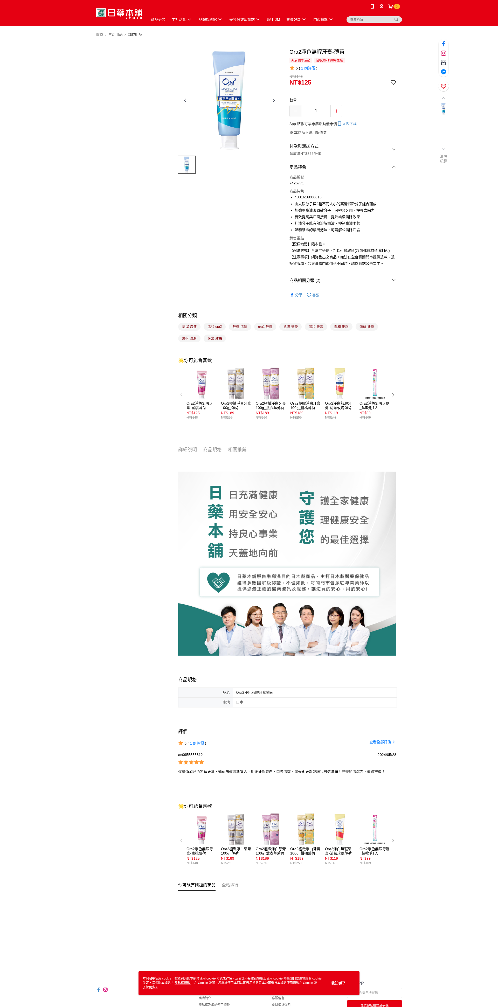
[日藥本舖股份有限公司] (119, 13)
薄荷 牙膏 (366, 327)
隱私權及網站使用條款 (214, 1005)
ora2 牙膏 (265, 327)
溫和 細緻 (341, 327)
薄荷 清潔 (189, 338)
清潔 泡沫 (189, 327)
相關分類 (187, 315)
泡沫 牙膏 (290, 327)
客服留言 (278, 998)
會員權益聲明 (281, 1005)
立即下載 (349, 124)
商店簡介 (205, 998)
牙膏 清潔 (240, 327)
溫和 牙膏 (316, 327)
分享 (298, 295)
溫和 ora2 (215, 327)
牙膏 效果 (215, 338)
